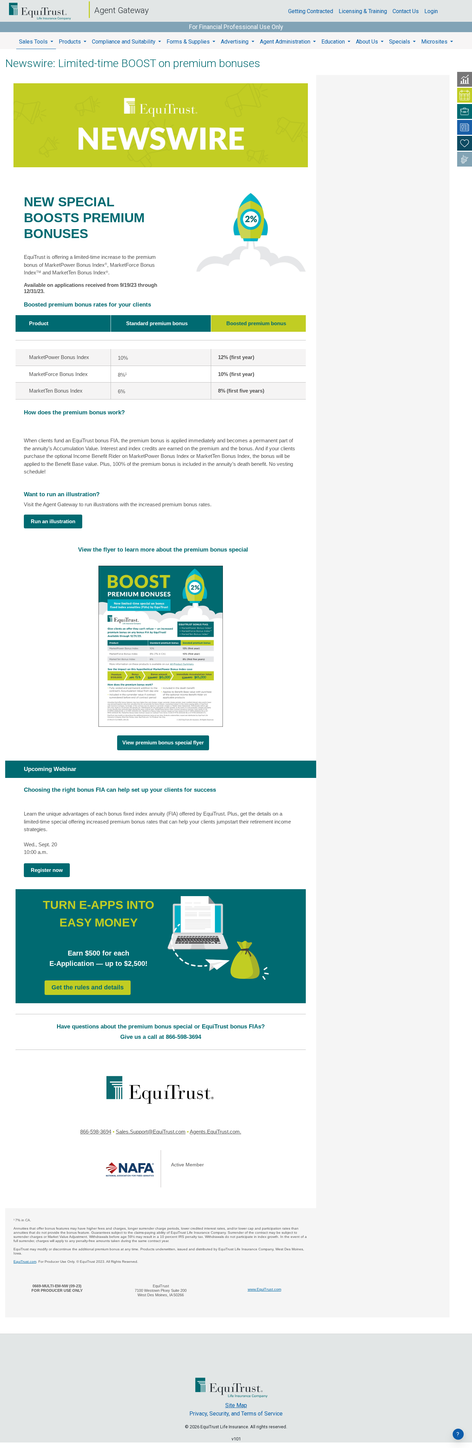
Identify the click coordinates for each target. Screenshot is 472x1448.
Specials (400, 41)
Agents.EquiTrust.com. (215, 1132)
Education (333, 41)
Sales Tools (34, 41)
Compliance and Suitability (124, 41)
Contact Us (408, 11)
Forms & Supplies (189, 41)
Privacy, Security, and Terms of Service (236, 1413)
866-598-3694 (95, 1132)
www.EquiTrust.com (264, 1289)
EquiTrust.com (24, 1261)
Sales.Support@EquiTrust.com (151, 1132)
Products (70, 41)
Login (433, 11)
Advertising (235, 41)
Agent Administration (286, 41)
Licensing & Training (366, 11)
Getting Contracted (313, 11)
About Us (367, 41)
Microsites (435, 41)
